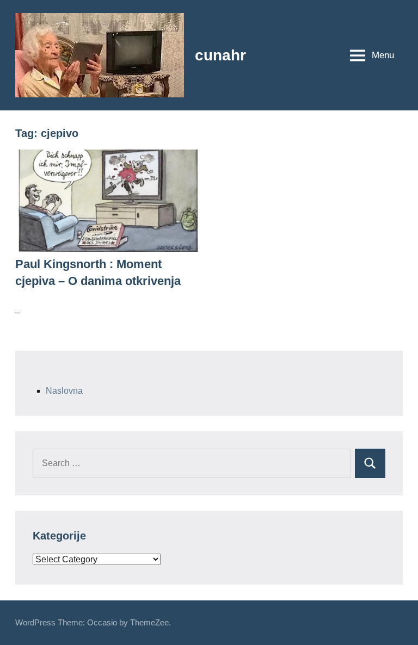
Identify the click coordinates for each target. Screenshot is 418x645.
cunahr (220, 55)
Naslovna (64, 390)
